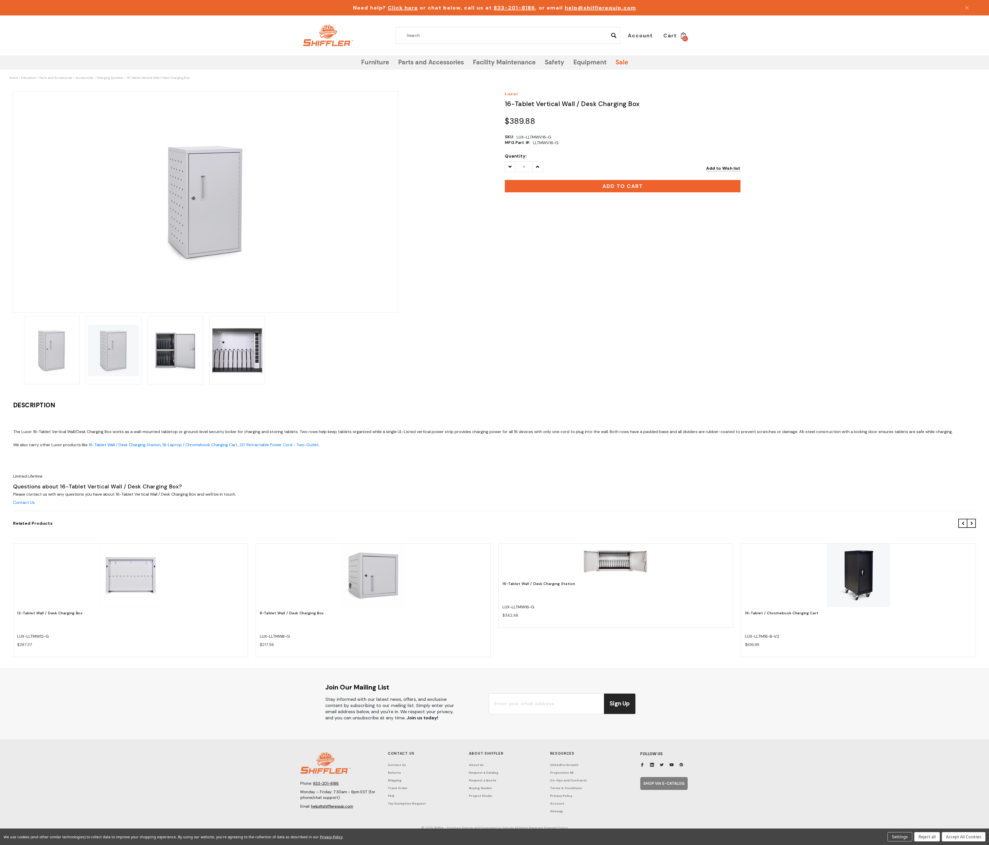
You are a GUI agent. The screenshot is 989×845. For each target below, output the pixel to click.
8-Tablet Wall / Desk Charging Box (292, 613)
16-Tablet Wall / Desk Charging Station (124, 444)
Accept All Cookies (963, 837)
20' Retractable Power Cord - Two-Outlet (279, 444)
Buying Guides (480, 788)
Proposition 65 (562, 773)
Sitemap (556, 811)
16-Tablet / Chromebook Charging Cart (782, 613)
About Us (476, 765)
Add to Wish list (723, 168)
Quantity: (516, 156)
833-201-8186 (514, 7)
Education (28, 78)
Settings (900, 837)
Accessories (84, 78)
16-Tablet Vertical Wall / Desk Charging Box (158, 78)
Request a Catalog (483, 773)
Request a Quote (482, 780)
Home (13, 78)
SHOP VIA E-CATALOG (664, 783)
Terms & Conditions (566, 788)
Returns (394, 773)
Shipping (395, 780)
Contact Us (24, 502)
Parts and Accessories (55, 78)
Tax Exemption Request (407, 803)
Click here (403, 7)
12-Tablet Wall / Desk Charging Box (50, 613)
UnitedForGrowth (564, 765)
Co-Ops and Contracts (568, 780)
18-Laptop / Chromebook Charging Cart (200, 444)
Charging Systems (110, 78)
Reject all (927, 837)
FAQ (391, 796)
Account (557, 803)
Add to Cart (130, 579)
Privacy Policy (561, 796)
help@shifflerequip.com (600, 7)
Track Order (398, 788)
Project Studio (480, 796)
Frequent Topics (556, 828)
